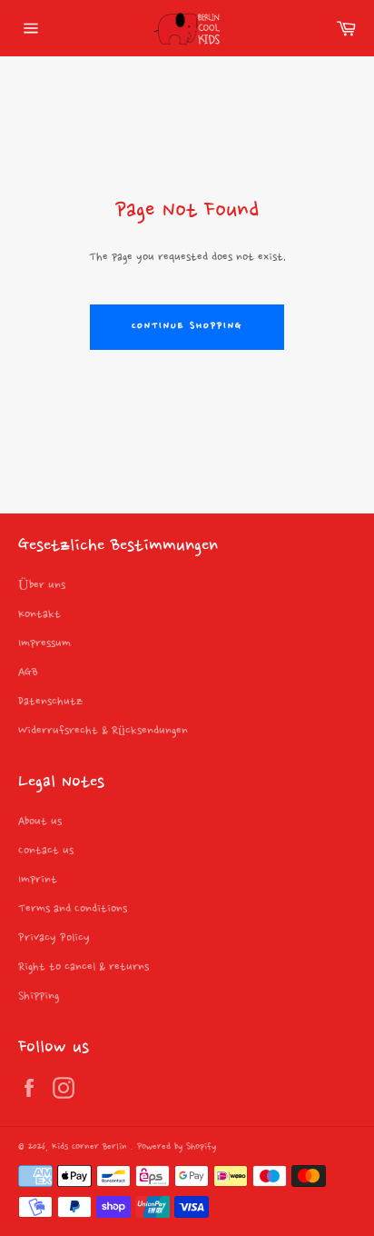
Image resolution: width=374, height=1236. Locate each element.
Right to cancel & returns (83, 967)
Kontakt (39, 614)
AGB (28, 672)
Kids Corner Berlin (91, 1147)
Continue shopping (186, 327)
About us (40, 821)
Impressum (44, 643)
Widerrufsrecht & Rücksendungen (103, 730)
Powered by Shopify (176, 1147)
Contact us (46, 850)
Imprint (37, 879)
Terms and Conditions (72, 909)
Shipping (38, 996)
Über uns (41, 585)
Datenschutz (50, 701)
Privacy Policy (54, 938)
